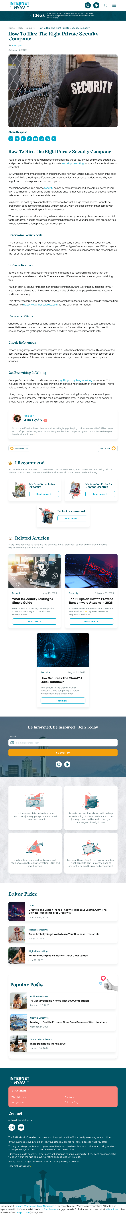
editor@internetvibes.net (20, 1120)
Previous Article (21, 448)
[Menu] (114, 5)
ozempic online (22, 1212)
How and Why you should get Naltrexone (34, 1205)
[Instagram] (88, 5)
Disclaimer (70, 1097)
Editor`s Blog (71, 1102)
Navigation (17, 1102)
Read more (42, 494)
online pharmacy (49, 1209)
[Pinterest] (96, 5)
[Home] (19, 5)
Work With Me (19, 1097)
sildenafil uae (112, 1209)
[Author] (45, 420)
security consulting (73, 163)
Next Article (105, 448)
